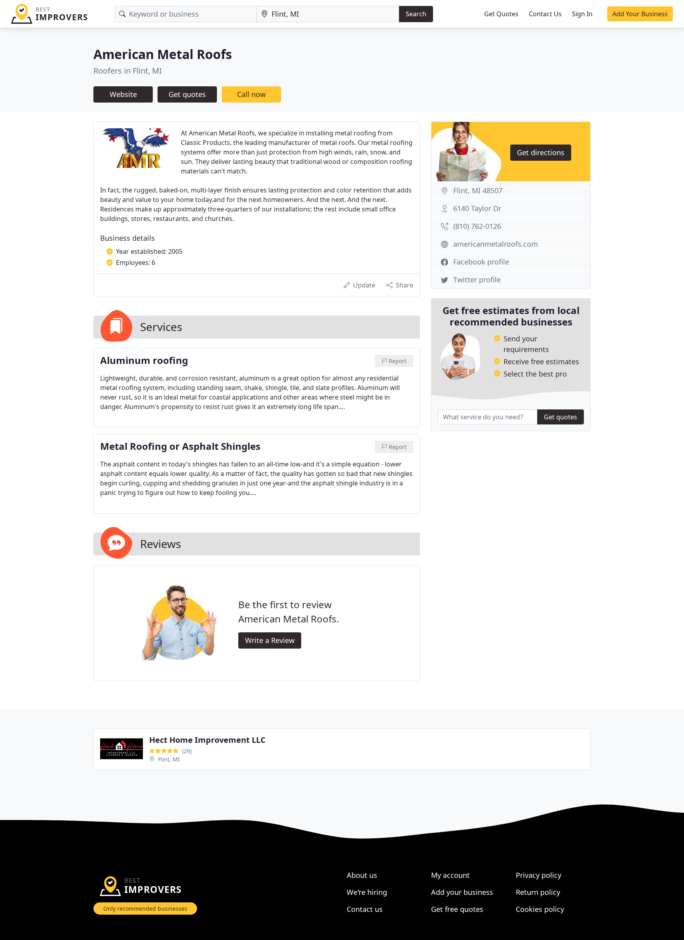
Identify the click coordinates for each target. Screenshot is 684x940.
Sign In (582, 14)
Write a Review (269, 640)
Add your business (462, 892)
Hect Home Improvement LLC (207, 739)
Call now (251, 94)
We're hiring (367, 892)
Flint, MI (169, 759)
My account (450, 875)
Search (416, 14)
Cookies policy (540, 909)
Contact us (365, 909)
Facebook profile (481, 261)
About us (362, 875)
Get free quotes (457, 909)
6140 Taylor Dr (477, 208)
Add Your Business (640, 14)
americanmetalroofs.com (495, 244)
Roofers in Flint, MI (127, 70)
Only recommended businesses (145, 908)
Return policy (538, 892)
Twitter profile (477, 279)
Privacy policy (538, 875)
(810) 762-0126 (477, 226)
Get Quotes (501, 14)
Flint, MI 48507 (477, 190)
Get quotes (187, 94)
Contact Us (545, 14)
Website (123, 94)
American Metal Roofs (162, 54)
